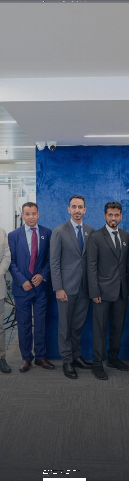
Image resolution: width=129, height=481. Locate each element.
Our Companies (71, 1)
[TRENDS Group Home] (46, 1)
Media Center (76, 1)
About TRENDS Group (64, 1)
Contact (81, 1)
